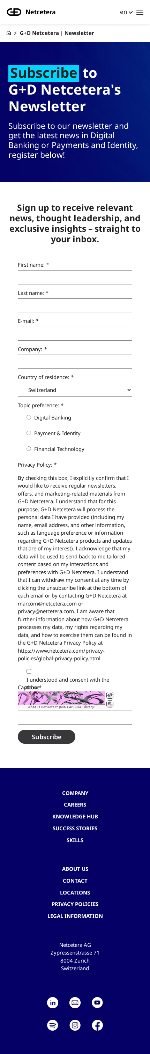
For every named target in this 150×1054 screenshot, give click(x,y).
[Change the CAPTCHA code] (109, 695)
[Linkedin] (52, 1002)
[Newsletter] (75, 1002)
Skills (75, 840)
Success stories (75, 828)
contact (75, 880)
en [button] (123, 12)
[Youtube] (97, 1002)
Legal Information (75, 915)
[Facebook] (97, 1025)
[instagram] (75, 1025)
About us (75, 868)
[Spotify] (52, 1025)
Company (75, 792)
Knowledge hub (75, 816)
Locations (75, 892)
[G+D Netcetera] (9, 33)
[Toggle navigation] (139, 12)
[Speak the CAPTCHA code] (109, 703)
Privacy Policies (75, 903)
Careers (75, 804)
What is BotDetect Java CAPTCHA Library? (62, 707)
